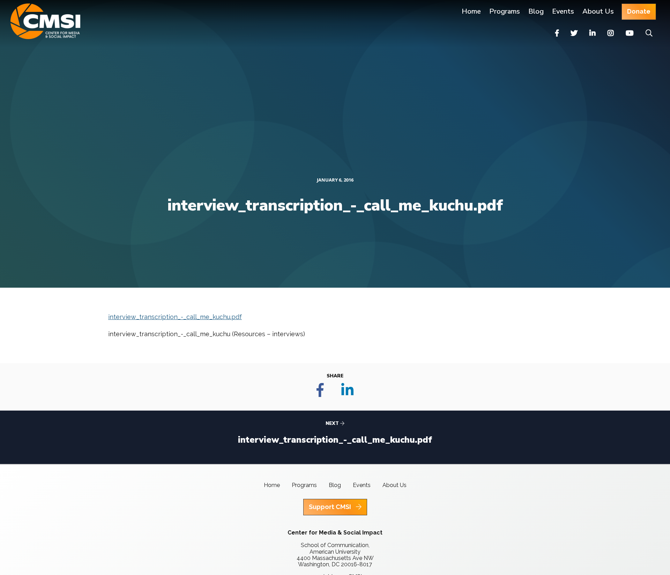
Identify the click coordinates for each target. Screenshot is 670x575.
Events (563, 11)
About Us (598, 11)
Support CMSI (330, 506)
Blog (536, 11)
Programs (304, 485)
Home (471, 11)
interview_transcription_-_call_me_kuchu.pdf (175, 316)
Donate (638, 11)
